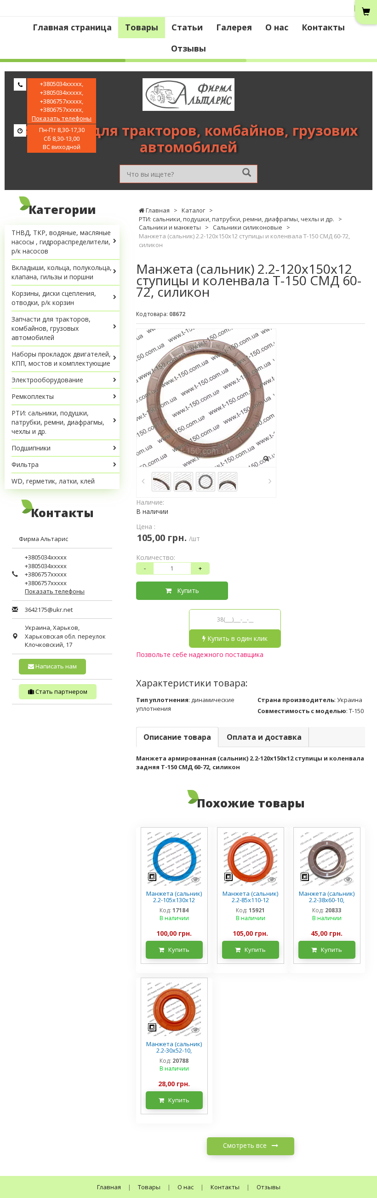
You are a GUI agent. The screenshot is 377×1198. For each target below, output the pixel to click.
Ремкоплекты (32, 396)
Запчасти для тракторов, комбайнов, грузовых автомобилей (51, 328)
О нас (276, 27)
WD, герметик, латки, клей (53, 481)
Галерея (234, 27)
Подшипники (31, 447)
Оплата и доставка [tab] (264, 737)
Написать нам (55, 666)
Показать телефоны (61, 118)
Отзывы (188, 48)
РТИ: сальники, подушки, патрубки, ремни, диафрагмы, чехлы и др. (57, 422)
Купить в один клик (237, 638)
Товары (141, 27)
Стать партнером (60, 691)
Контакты (323, 27)
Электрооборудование (47, 379)
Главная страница (72, 27)
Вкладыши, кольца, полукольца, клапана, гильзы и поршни (61, 272)
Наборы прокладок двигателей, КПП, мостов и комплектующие (61, 359)
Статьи (187, 27)
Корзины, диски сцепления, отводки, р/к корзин (53, 298)
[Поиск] (246, 173)
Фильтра (25, 464)
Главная (109, 1187)
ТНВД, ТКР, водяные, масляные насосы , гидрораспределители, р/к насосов (61, 241)
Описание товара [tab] (177, 737)
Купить (185, 590)
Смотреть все (245, 1145)
